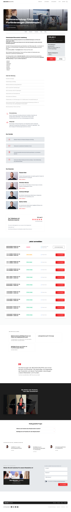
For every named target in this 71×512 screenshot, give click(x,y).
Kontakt (63, 1)
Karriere (58, 502)
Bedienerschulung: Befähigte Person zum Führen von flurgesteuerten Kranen (21, 336)
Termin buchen (51, 59)
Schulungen (53, 1)
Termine (36, 31)
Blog (60, 1)
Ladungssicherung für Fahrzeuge (46, 335)
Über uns (40, 1)
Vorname (47, 468)
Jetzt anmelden (63, 484)
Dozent (30, 31)
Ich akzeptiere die (56, 481)
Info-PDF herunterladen (11, 27)
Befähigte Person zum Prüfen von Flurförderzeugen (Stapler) (19, 347)
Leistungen (46, 1)
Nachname (47, 472)
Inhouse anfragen (60, 59)
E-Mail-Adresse (48, 477)
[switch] (46, 481)
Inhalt (26, 31)
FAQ (41, 31)
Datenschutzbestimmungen (59, 481)
